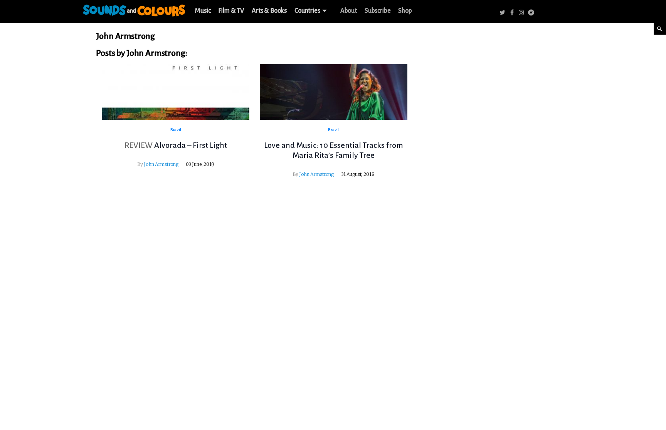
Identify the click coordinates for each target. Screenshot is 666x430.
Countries (307, 10)
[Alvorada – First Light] (175, 92)
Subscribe (378, 10)
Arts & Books (269, 10)
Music (202, 10)
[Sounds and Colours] (134, 9)
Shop (405, 10)
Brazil (175, 129)
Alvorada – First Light (190, 145)
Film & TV (231, 10)
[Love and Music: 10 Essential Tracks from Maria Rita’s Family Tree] (333, 92)
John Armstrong (161, 164)
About (348, 10)
